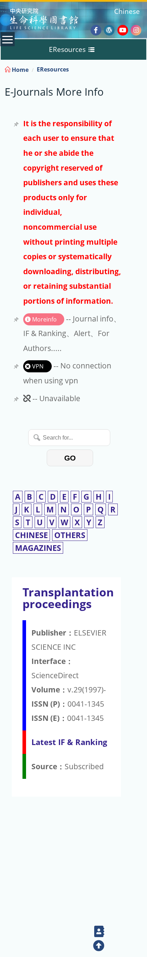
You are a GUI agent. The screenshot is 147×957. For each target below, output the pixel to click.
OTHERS (69, 535)
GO (70, 458)
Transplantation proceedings (68, 597)
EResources (53, 69)
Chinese (127, 11)
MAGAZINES (38, 547)
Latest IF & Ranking (69, 742)
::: (141, 68)
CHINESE (31, 535)
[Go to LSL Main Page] (53, 19)
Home (19, 70)
